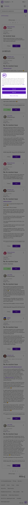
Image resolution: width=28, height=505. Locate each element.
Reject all (14, 92)
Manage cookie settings (14, 95)
